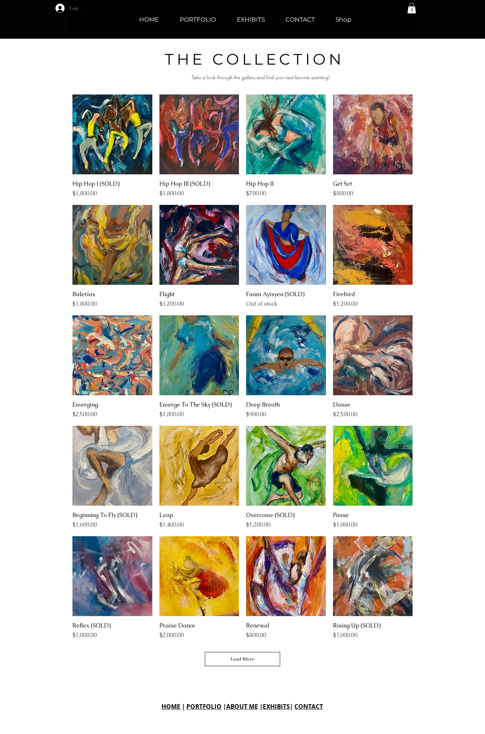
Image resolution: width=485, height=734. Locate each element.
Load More (242, 659)
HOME (171, 706)
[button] (411, 8)
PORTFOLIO (204, 706)
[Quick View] (112, 134)
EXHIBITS (276, 706)
